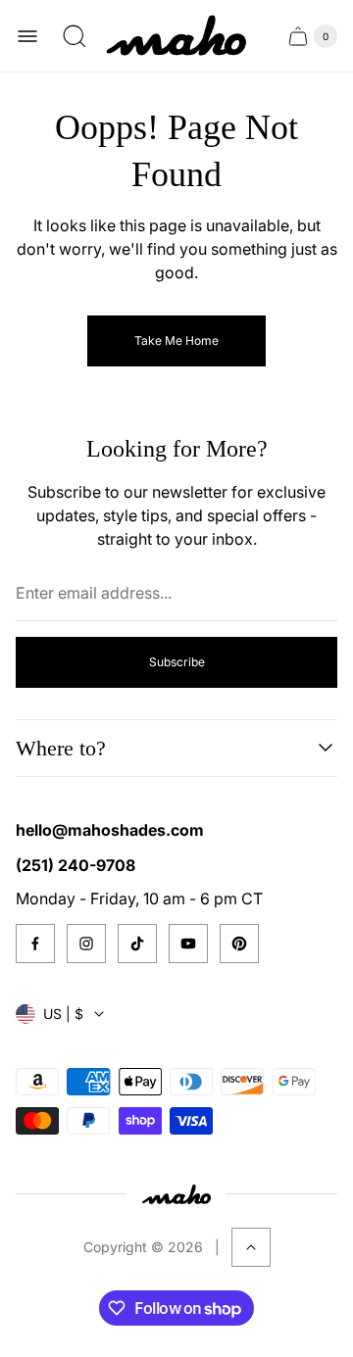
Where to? (61, 748)
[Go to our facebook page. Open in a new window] (35, 943)
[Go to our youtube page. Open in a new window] (188, 943)
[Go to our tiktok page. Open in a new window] (137, 943)
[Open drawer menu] (27, 36)
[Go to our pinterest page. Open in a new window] (239, 943)
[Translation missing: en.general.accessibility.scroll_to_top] (251, 1247)
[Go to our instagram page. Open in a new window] (86, 943)
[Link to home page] (176, 1194)
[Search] (74, 36)
